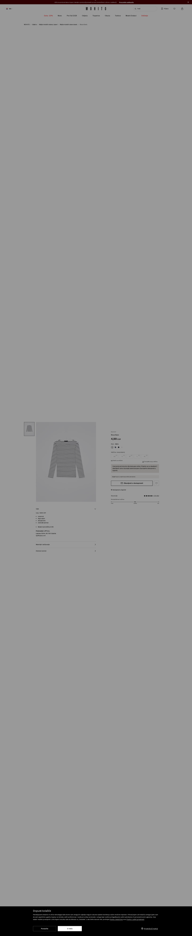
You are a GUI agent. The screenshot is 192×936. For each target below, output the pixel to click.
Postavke (44, 929)
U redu (69, 929)
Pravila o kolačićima (116, 919)
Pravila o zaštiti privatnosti (135, 919)
